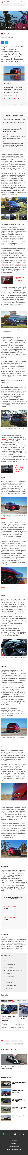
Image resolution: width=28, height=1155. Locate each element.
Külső (4, 104)
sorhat (14, 1043)
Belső (9, 104)
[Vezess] (7, 2)
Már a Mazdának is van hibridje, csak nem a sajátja (20, 468)
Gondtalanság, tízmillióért (19, 1116)
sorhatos (20, 1043)
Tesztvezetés (8, 89)
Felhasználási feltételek (14, 1146)
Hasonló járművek (21, 1000)
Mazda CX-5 (7, 83)
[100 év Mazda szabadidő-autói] (6, 1084)
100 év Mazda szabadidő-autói (19, 1083)
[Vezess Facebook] (15, 1134)
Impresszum (14, 1140)
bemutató (7, 1040)
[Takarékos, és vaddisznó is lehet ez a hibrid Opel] (6, 1109)
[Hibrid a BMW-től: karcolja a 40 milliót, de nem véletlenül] (6, 1101)
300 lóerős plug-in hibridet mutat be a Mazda (20, 278)
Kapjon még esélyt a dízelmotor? (18, 1091)
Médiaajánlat (14, 1143)
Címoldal (3, 9)
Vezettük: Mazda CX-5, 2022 (20, 9)
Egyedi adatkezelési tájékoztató (14, 1149)
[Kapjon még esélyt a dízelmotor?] (6, 1092)
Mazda (21, 1040)
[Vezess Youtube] (23, 1134)
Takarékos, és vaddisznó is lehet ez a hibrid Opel (19, 1108)
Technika (15, 104)
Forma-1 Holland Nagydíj (18, 5)
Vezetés (21, 104)
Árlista (16, 92)
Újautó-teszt (10, 9)
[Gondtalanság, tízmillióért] (6, 1118)
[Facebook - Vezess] (2, 42)
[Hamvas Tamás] (2, 34)
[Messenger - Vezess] (6, 42)
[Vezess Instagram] (19, 1134)
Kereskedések (8, 92)
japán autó (14, 1040)
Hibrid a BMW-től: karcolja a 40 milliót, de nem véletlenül (18, 1100)
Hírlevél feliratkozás (6, 5)
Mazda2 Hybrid (5, 439)
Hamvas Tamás (7, 33)
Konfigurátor (18, 89)
